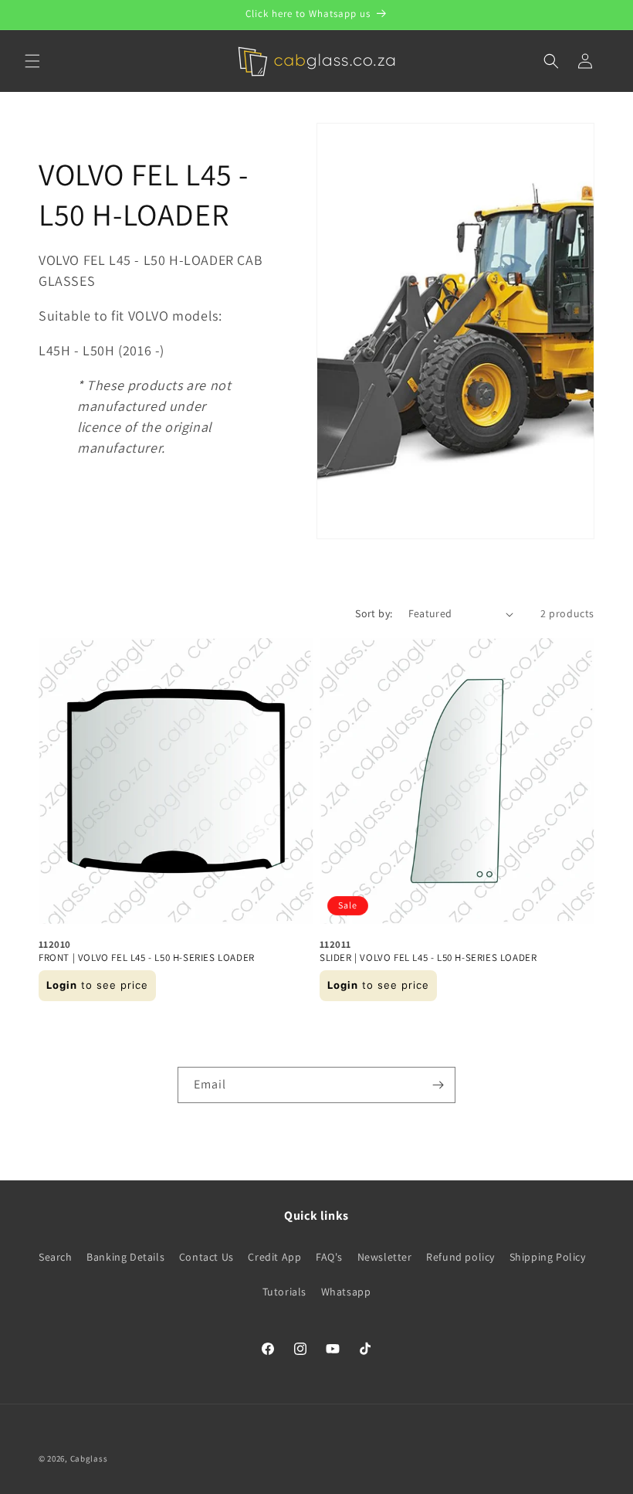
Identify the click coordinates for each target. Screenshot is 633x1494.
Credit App (274, 1257)
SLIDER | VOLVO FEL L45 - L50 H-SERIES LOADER (428, 958)
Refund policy (460, 1257)
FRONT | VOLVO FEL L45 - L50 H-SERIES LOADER (147, 958)
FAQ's (329, 1257)
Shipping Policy (547, 1257)
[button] (32, 61)
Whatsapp (346, 1292)
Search (56, 1257)
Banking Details (125, 1257)
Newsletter (384, 1257)
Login (61, 985)
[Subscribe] (438, 1085)
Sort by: (373, 613)
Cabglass (89, 1458)
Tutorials (284, 1292)
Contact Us (206, 1257)
